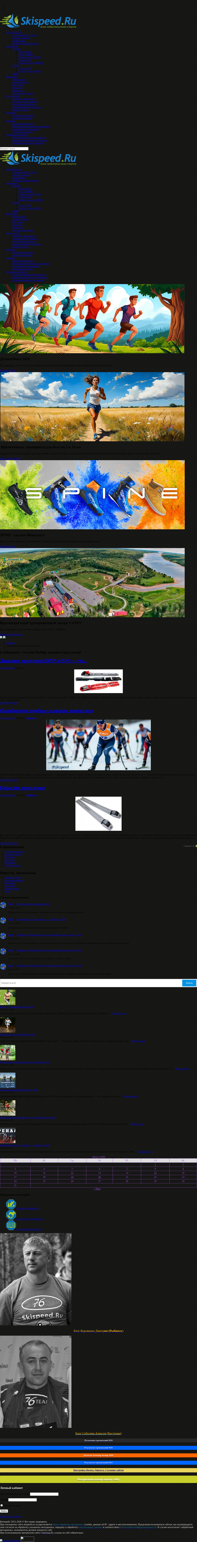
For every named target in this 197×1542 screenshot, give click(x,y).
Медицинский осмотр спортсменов (31, 263)
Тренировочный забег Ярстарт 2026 (19, 1090)
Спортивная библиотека (29, 1229)
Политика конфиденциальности (29, 274)
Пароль (4, 1499)
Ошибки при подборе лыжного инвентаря (46, 710)
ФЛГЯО (16, 186)
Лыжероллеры (12, 888)
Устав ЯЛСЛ (25, 205)
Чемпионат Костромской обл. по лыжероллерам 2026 (28, 1117)
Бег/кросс (10, 857)
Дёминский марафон (27, 1208)
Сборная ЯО (25, 189)
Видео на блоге (20, 247)
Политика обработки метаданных (30, 277)
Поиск (189, 983)
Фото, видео (12, 233)
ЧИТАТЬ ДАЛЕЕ (9, 703)
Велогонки (18, 227)
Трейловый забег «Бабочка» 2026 (17, 1034)
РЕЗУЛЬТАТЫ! (8, 370)
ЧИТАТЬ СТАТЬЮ (10, 458)
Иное (7, 891)
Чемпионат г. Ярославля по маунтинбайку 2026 (25, 1062)
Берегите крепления (22, 787)
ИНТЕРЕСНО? (8, 546)
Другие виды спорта (23, 230)
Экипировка (18, 178)
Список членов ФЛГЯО (30, 200)
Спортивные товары (23, 252)
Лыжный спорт (13, 877)
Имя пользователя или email (14, 1494)
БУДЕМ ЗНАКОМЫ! (11, 634)
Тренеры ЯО (25, 197)
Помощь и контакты (16, 272)
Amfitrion (31, 718)
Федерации (12, 183)
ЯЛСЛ (15, 202)
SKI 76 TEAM (13, 169)
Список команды (21, 175)
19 (72, 1177)
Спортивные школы (22, 261)
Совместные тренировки (29, 1218)
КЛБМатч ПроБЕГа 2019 (25, 180)
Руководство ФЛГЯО (29, 194)
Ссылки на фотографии (24, 238)
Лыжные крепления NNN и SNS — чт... (43, 660)
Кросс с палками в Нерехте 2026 (17, 1007)
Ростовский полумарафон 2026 (32, 904)
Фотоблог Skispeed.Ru (24, 236)
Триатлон (17, 225)
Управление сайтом (10, 1516)
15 (155, 1173)
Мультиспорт (19, 216)
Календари (12, 213)
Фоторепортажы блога (24, 241)
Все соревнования (14, 851)
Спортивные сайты (22, 269)
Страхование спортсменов (26, 266)
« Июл (97, 1189)
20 (99, 1177)
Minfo (11, 904)
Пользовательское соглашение (28, 280)
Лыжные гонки (20, 219)
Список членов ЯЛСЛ (30, 208)
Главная (10, 643)
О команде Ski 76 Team (24, 172)
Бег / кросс (18, 222)
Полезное (11, 249)
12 (72, 1173)
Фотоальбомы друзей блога (26, 244)
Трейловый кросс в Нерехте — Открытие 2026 (41, 919)
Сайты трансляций (22, 255)
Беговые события (14, 880)
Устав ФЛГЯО (25, 191)
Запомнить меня (12, 1505)
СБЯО (15, 211)
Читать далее (119, 1013)
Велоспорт (10, 883)
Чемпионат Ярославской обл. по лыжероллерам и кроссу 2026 (49, 935)
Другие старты (12, 865)
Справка (10, 258)
